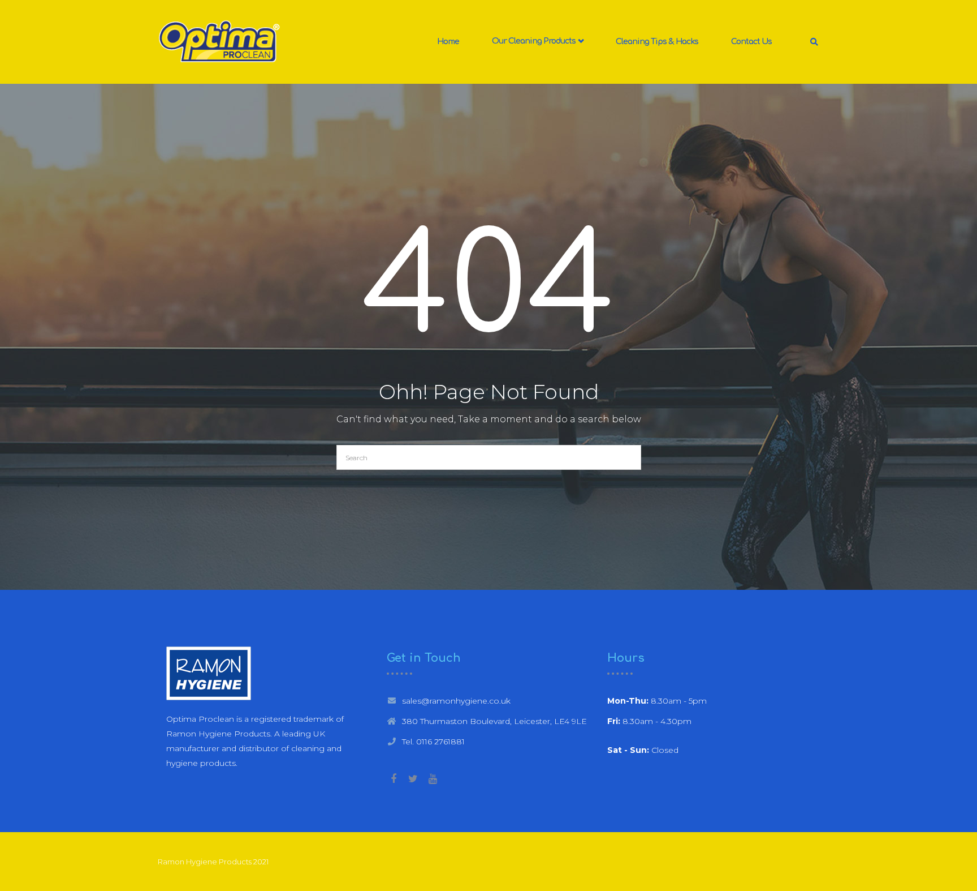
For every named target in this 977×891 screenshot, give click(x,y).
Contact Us (751, 41)
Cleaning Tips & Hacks (657, 41)
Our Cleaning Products (534, 41)
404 (489, 287)
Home (448, 41)
